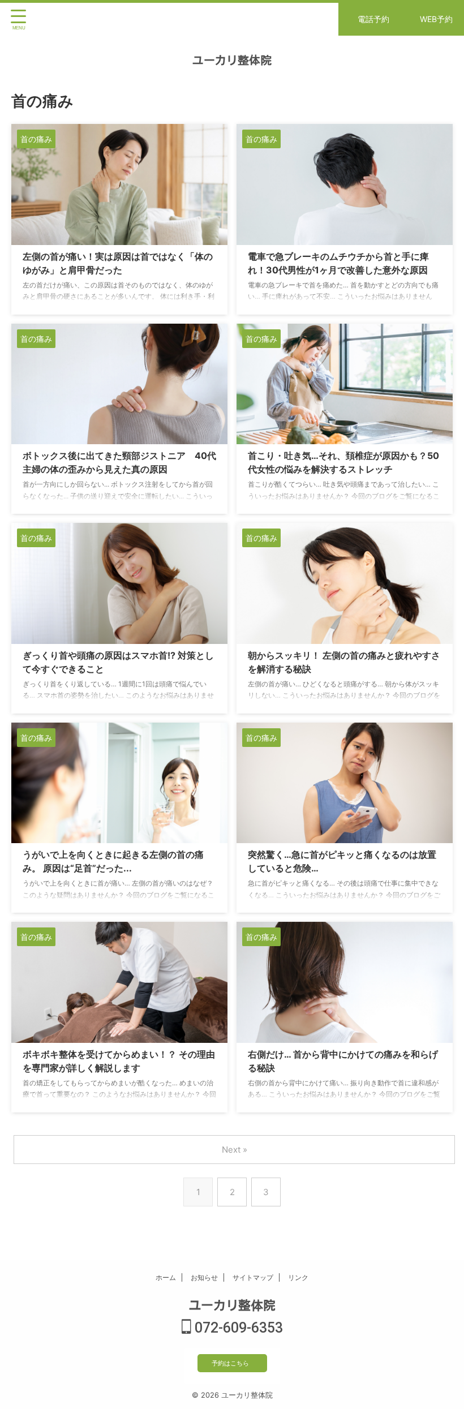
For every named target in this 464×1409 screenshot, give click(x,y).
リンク (298, 1277)
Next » (234, 1149)
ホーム (166, 1277)
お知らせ (204, 1277)
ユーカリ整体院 (232, 60)
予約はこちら (230, 1363)
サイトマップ (253, 1277)
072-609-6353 (237, 1328)
